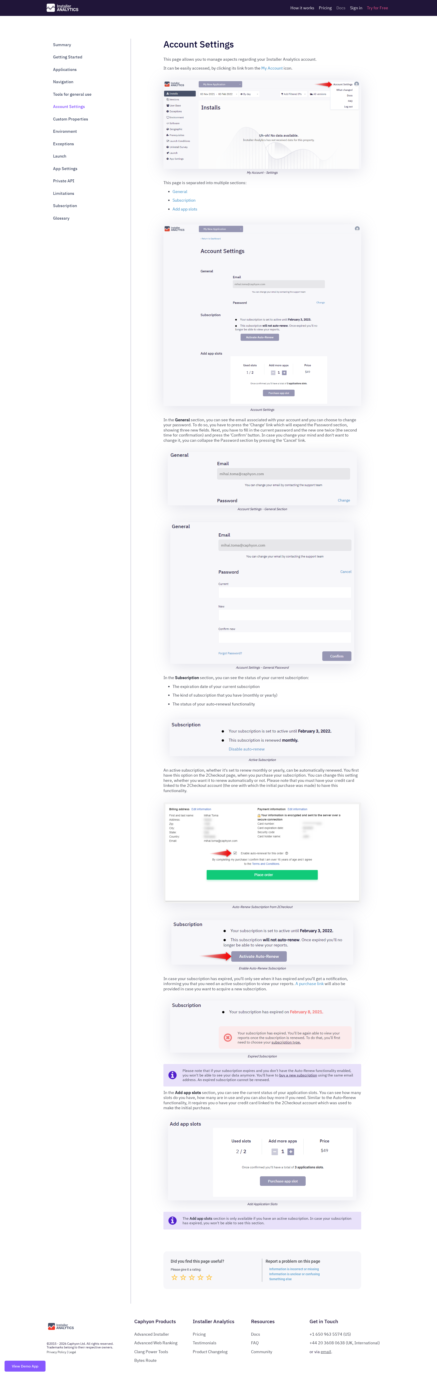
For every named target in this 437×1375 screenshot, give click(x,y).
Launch (59, 156)
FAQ (255, 1342)
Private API (63, 181)
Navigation (63, 82)
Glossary (61, 218)
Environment (65, 131)
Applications (65, 69)
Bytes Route (145, 1360)
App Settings (65, 168)
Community (261, 1351)
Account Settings (69, 106)
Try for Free (377, 7)
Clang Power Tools (151, 1351)
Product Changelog (210, 1351)
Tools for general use (72, 94)
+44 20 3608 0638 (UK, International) (345, 1342)
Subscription (65, 205)
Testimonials (204, 1342)
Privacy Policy (56, 1352)
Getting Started (67, 57)
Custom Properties (70, 119)
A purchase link (309, 983)
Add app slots (185, 209)
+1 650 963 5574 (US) (330, 1334)
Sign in (356, 7)
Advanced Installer (151, 1334)
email (326, 1351)
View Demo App (25, 1366)
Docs (341, 7)
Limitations (63, 193)
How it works (302, 7)
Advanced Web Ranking (156, 1342)
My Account (272, 68)
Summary (62, 44)
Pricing (325, 7)
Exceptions (63, 143)
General (180, 191)
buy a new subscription (298, 1075)
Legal (72, 1352)
